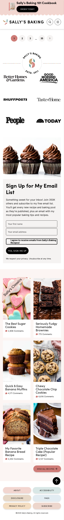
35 (43, 39)
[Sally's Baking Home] (23, 22)
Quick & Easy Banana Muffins (16, 387)
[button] (31, 240)
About (17, 490)
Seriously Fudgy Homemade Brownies (46, 326)
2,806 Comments (16, 331)
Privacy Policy (17, 505)
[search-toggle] (50, 22)
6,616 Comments (46, 396)
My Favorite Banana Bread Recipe (15, 451)
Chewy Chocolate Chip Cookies (46, 389)
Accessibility (47, 490)
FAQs (46, 498)
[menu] (58, 22)
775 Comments (45, 334)
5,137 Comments (46, 459)
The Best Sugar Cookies (15, 325)
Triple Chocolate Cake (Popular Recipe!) (47, 451)
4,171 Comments (15, 393)
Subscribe (47, 505)
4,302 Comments (16, 459)
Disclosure (17, 498)
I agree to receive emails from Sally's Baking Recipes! (33, 241)
